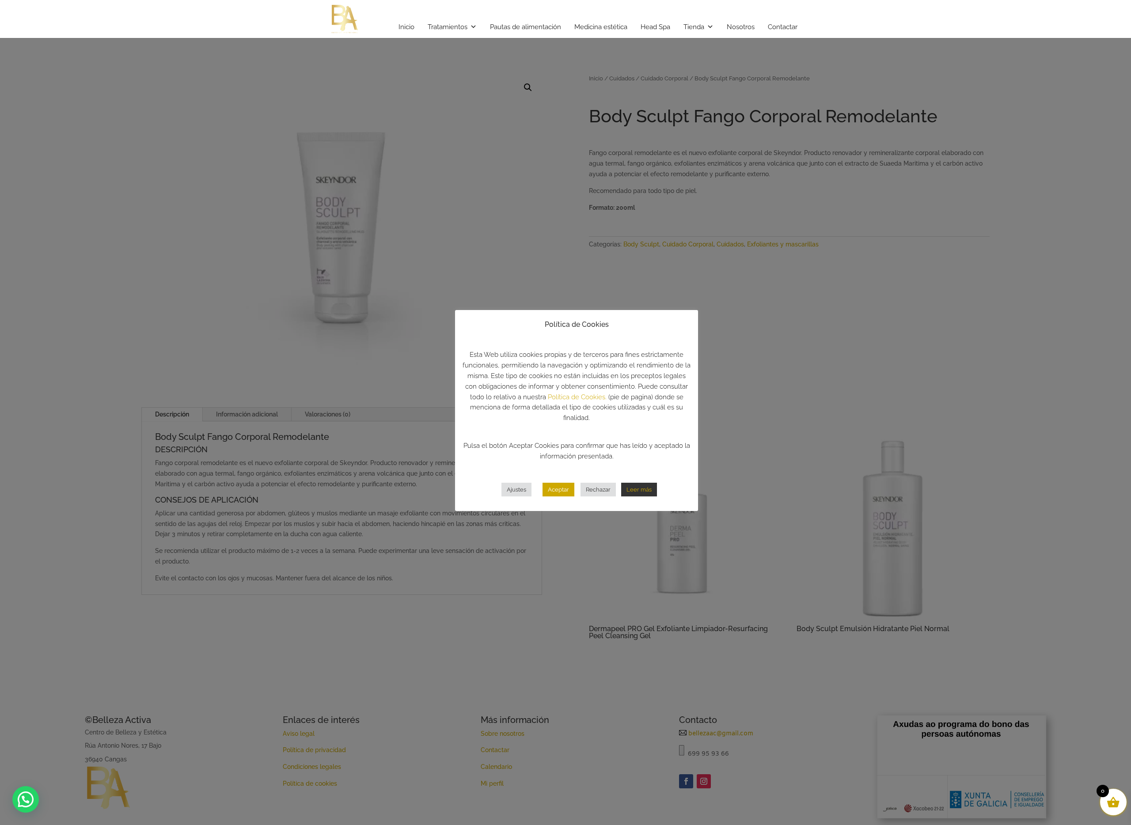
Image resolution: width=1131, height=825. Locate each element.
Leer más (639, 489)
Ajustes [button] (516, 489)
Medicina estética (600, 27)
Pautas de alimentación (525, 27)
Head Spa (655, 27)
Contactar (782, 27)
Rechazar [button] (598, 489)
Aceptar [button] (558, 489)
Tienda (693, 27)
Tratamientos (447, 27)
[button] (25, 799)
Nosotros (741, 27)
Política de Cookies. (577, 397)
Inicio (406, 27)
